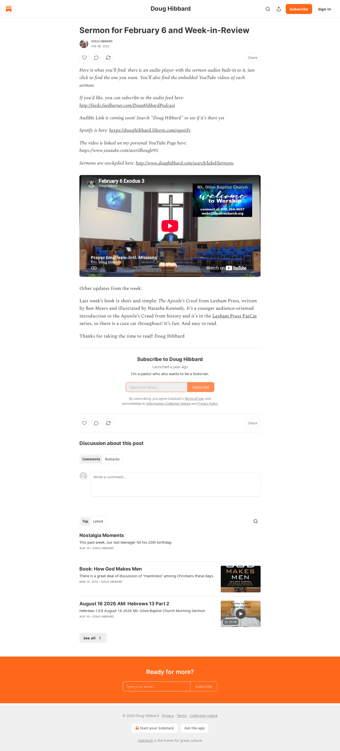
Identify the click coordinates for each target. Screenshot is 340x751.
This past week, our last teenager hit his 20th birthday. (125, 542)
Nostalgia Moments (101, 535)
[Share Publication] (279, 9)
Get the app (194, 728)
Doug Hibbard (102, 41)
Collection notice (204, 715)
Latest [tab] (98, 521)
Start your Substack (157, 728)
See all (89, 637)
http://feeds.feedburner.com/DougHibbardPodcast (127, 105)
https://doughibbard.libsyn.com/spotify (150, 130)
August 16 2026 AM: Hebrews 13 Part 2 (124, 604)
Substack (145, 740)
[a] (241, 614)
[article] (170, 545)
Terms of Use (194, 398)
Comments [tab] (91, 459)
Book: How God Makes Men (110, 569)
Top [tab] (85, 521)
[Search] (268, 9)
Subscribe (299, 8)
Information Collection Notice (168, 403)
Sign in (324, 8)
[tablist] (100, 459)
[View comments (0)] (96, 58)
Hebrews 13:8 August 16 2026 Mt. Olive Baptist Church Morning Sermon (142, 610)
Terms (182, 715)
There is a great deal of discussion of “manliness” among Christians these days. (146, 575)
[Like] (84, 58)
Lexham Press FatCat (234, 316)
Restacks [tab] (112, 459)
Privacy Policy (208, 403)
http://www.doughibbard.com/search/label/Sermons (185, 163)
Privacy (168, 715)
